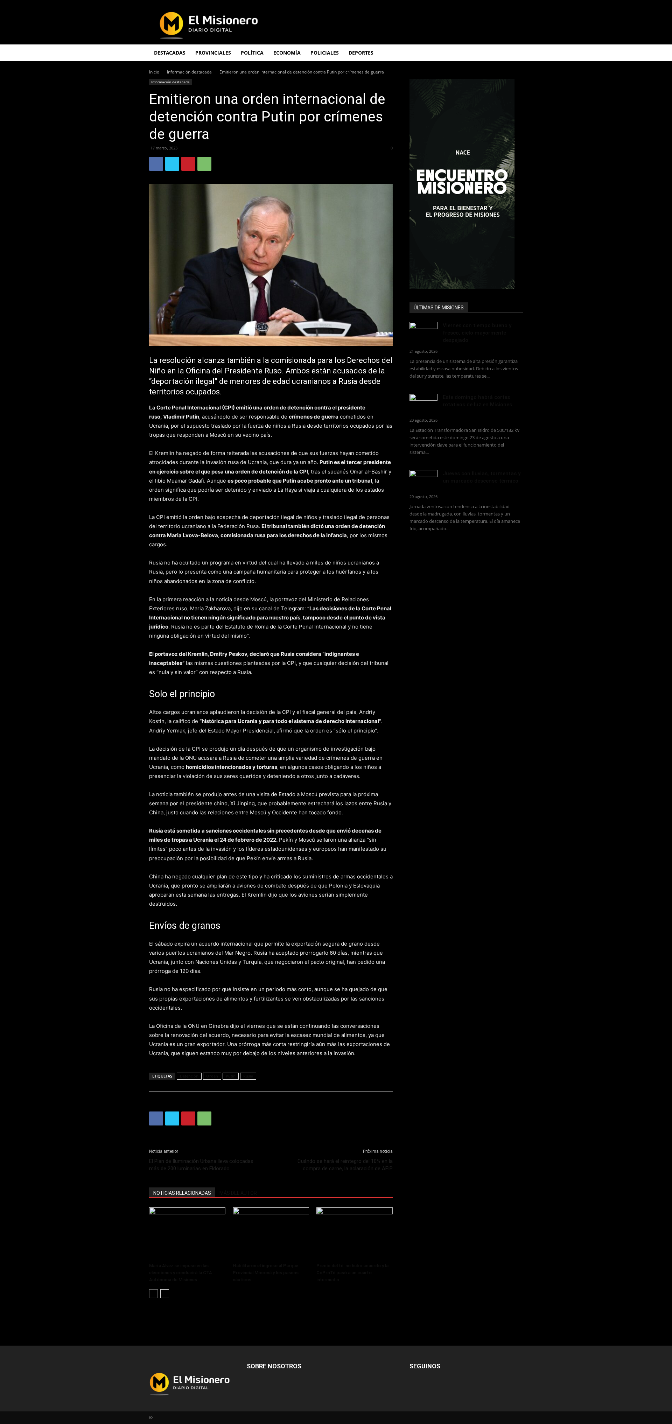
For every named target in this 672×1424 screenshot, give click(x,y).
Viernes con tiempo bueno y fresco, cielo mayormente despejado (477, 332)
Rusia (248, 1076)
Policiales (324, 52)
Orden (212, 1076)
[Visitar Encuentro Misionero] (466, 184)
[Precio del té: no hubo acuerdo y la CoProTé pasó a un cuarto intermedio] (354, 1233)
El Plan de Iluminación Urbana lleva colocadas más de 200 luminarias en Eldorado (201, 1165)
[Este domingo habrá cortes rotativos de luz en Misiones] (424, 401)
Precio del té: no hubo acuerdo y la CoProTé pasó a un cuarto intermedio (352, 1272)
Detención (189, 1076)
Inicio (154, 72)
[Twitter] (172, 164)
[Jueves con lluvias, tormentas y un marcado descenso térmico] (424, 479)
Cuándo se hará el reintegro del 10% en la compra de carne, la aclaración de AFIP (345, 1165)
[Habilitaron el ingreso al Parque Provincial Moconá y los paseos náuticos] (271, 1233)
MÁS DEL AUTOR (238, 1193)
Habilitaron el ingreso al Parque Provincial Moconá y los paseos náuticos (266, 1272)
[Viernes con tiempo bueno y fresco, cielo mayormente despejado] (424, 331)
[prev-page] (153, 1293)
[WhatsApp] (204, 164)
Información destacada (189, 72)
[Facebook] (156, 164)
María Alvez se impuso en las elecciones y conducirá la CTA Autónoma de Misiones (180, 1272)
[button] (514, 53)
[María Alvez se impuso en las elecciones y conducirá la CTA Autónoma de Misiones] (187, 1233)
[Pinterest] (188, 164)
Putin (231, 1076)
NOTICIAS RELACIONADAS (182, 1193)
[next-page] (164, 1293)
